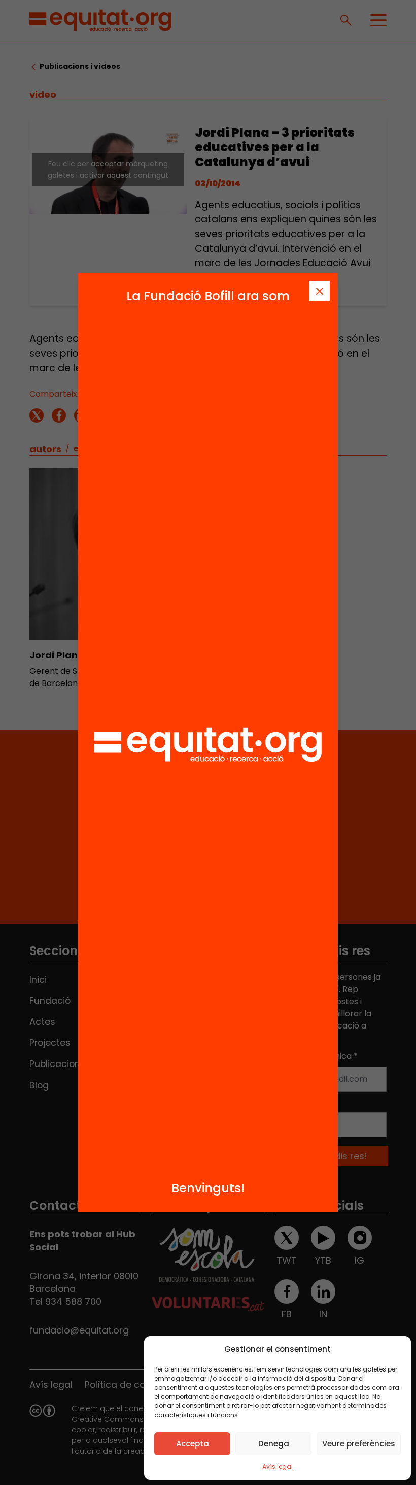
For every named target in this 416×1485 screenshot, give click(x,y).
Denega (273, 1443)
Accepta (192, 1443)
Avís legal (277, 1466)
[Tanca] (319, 291)
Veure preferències (358, 1443)
